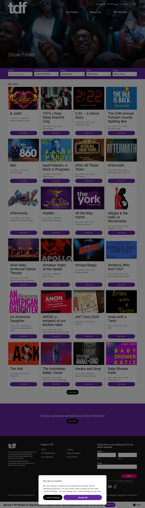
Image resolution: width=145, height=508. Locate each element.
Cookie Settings (53, 497)
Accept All (82, 497)
